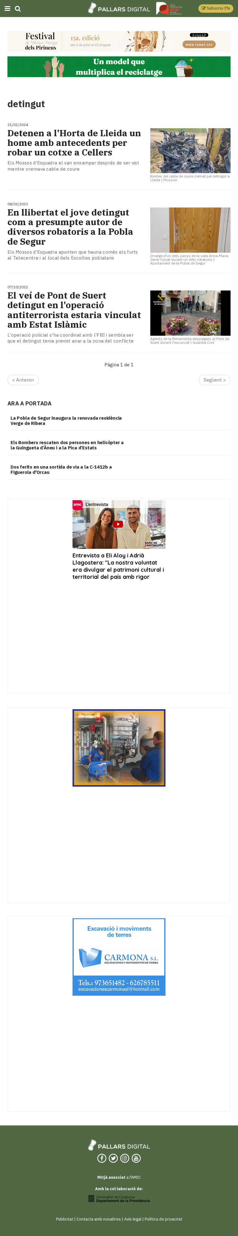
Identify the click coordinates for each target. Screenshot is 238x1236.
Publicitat (64, 1219)
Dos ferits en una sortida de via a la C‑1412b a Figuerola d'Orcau (61, 469)
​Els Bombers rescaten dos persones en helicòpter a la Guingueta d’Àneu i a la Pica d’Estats (67, 445)
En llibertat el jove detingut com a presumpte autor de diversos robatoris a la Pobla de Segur (70, 227)
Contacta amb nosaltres (99, 1219)
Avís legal (132, 1219)
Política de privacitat (163, 1219)
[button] (215, 8)
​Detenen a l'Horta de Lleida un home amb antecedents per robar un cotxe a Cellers (74, 142)
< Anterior (23, 380)
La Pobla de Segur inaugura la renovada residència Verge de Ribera (66, 420)
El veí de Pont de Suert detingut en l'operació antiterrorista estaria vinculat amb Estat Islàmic (74, 310)
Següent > (215, 380)
